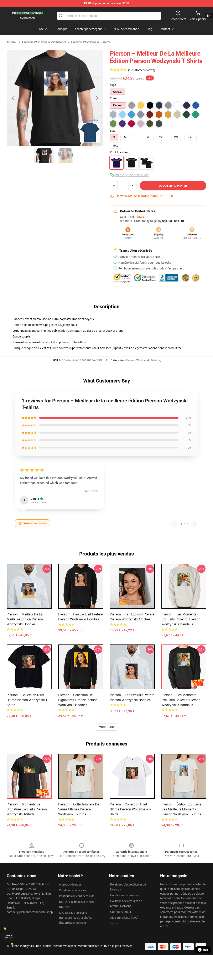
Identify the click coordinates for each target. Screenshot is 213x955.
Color (113, 98)
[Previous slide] (13, 98)
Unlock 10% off (8, 936)
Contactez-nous (120, 912)
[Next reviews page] (194, 524)
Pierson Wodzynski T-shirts (90, 42)
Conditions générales (72, 890)
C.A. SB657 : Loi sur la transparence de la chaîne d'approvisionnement (75, 917)
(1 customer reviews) (141, 70)
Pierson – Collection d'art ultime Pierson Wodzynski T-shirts (27, 700)
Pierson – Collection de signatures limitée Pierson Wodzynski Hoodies (78, 700)
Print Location (119, 152)
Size (112, 130)
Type (113, 85)
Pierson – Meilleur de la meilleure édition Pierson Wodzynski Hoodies (25, 619)
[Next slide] (96, 98)
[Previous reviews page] (174, 524)
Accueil (12, 42)
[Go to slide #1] (44, 155)
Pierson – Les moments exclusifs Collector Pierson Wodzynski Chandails (180, 619)
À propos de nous (70, 884)
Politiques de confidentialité (76, 896)
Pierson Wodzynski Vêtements (44, 42)
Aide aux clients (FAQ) (124, 917)
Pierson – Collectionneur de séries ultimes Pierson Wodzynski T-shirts (78, 809)
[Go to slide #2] (66, 155)
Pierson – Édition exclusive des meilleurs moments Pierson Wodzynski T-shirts (181, 809)
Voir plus (106, 727)
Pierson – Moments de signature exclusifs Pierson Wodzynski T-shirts (27, 809)
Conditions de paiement (125, 895)
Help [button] (205, 949)
